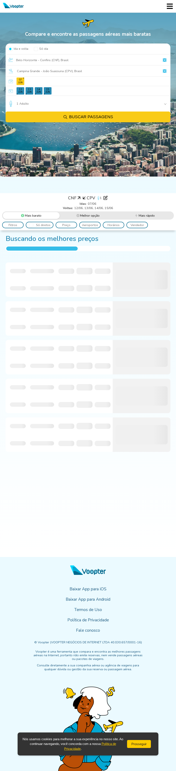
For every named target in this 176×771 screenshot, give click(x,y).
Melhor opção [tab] (90, 215)
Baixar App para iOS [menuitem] (88, 589)
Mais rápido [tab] (147, 215)
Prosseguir (139, 744)
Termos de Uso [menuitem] (88, 610)
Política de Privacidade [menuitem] (88, 620)
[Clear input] (164, 60)
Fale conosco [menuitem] (88, 630)
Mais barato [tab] (33, 215)
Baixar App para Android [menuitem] (88, 599)
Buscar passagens (91, 117)
